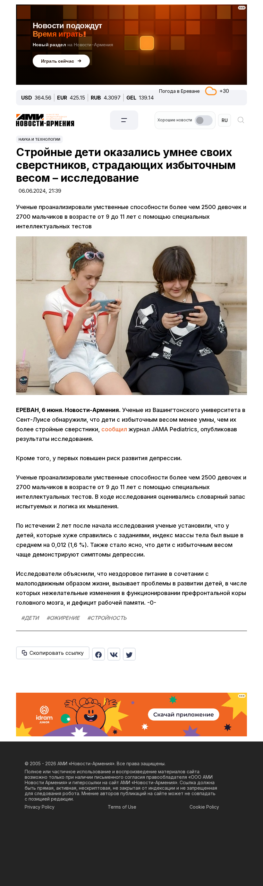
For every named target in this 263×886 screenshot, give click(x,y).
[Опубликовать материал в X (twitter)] (129, 654)
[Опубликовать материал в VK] (114, 654)
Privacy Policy (40, 807)
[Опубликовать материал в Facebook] (98, 654)
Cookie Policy (204, 807)
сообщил (114, 429)
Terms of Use (122, 807)
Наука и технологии (39, 139)
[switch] (204, 120)
